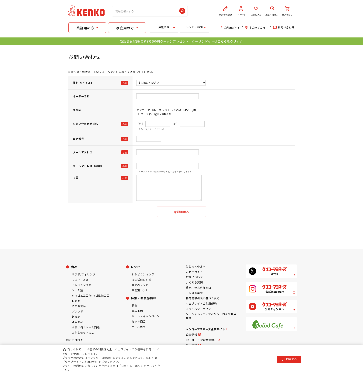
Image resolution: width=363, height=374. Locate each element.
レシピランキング (143, 274)
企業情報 (191, 334)
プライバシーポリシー (200, 309)
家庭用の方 (125, 27)
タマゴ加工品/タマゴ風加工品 (90, 295)
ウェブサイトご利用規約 (201, 303)
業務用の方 (85, 27)
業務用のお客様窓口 (198, 287)
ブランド (77, 311)
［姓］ (140, 124)
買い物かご (287, 14)
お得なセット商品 (83, 332)
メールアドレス (82, 152)
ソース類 (77, 290)
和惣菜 (76, 301)
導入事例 (137, 311)
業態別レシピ (140, 290)
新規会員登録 (225, 14)
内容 (75, 177)
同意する (289, 359)
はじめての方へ (196, 266)
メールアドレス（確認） (88, 166)
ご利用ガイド (194, 272)
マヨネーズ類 (80, 279)
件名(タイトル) (82, 83)
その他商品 (79, 306)
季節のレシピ (140, 285)
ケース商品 (139, 327)
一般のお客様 (194, 293)
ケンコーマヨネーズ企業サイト (205, 329)
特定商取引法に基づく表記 (203, 298)
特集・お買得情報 (143, 298)
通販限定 (163, 27)
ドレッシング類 (82, 285)
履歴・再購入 (271, 14)
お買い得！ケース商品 (86, 327)
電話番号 (78, 139)
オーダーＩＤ (81, 96)
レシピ (135, 266)
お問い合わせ (194, 277)
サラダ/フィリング (83, 274)
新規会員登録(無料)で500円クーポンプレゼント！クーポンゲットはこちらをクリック (181, 41)
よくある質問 (194, 282)
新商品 (76, 317)
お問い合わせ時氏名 (85, 124)
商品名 (77, 110)
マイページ (241, 14)
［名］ (175, 124)
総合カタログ (74, 340)
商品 (74, 266)
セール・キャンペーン (146, 316)
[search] (182, 11)
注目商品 (77, 322)
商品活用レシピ (141, 279)
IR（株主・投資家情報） (201, 340)
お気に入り (256, 14)
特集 (134, 305)
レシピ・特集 (194, 27)
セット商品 (139, 321)
